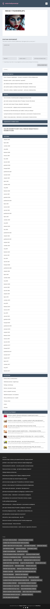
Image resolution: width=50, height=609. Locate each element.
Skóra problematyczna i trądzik (11, 397)
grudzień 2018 (7, 319)
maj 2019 (6, 303)
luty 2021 (6, 258)
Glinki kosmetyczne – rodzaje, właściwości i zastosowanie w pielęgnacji (18, 504)
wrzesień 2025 (7, 174)
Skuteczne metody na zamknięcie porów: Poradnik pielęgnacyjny (17, 520)
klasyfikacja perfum (21, 548)
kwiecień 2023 (7, 226)
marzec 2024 (7, 207)
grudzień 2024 (7, 197)
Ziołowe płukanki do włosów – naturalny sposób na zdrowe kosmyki (17, 465)
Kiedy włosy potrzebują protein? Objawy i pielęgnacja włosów (16, 475)
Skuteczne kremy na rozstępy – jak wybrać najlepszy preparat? (16, 469)
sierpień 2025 (7, 178)
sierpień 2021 (7, 242)
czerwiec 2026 (7, 146)
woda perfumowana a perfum (28, 588)
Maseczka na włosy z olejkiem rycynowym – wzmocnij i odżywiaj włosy (20, 90)
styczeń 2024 (7, 210)
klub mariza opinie (32, 548)
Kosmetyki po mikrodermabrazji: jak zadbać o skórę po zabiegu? (18, 110)
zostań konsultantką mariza (10, 597)
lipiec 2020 (6, 274)
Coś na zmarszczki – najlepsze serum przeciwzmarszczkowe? (18, 107)
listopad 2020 (7, 264)
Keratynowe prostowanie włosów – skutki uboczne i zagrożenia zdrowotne (19, 527)
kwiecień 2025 (7, 191)
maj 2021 (6, 248)
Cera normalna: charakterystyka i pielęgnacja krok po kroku (17, 97)
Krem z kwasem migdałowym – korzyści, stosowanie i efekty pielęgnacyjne (21, 77)
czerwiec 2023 (7, 219)
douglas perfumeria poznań (26, 540)
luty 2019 (6, 313)
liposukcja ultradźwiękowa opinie (31, 557)
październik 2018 (7, 325)
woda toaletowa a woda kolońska (32, 591)
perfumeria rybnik (19, 565)
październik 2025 (7, 171)
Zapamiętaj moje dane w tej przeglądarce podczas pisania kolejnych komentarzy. (21, 62)
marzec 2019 (7, 309)
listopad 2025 (7, 168)
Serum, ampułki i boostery (10, 391)
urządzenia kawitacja (36, 580)
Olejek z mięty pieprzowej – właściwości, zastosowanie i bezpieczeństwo (20, 117)
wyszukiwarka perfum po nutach (11, 594)
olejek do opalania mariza (27, 563)
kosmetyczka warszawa (9, 551)
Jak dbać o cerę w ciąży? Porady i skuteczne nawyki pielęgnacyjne (17, 462)
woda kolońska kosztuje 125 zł (11, 588)
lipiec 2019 (6, 297)
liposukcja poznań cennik (32, 554)
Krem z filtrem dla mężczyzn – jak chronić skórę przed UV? (21, 441)
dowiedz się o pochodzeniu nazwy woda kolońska (16, 542)
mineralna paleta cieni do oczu (32, 560)
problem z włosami (8, 571)
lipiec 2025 (6, 181)
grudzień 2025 (7, 165)
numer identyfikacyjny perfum (11, 563)
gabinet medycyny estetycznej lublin (12, 545)
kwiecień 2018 (7, 335)
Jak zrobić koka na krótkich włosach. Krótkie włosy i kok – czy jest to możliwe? (26, 436)
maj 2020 (6, 280)
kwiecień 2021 (7, 252)
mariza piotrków (7, 560)
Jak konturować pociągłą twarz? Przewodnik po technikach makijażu (18, 482)
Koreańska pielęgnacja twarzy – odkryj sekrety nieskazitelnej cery (17, 510)
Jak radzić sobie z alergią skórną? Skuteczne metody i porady (22, 425)
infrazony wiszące (42, 545)
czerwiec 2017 (7, 364)
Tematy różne (7, 401)
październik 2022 (7, 232)
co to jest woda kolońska (10, 540)
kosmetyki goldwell (22, 551)
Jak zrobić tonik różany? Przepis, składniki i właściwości (16, 104)
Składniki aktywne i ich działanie (11, 394)
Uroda (5, 404)
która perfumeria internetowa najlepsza (13, 554)
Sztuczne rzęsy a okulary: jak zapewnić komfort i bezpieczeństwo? (17, 459)
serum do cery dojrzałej (21, 574)
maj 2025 (6, 187)
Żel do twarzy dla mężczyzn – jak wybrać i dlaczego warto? (15, 488)
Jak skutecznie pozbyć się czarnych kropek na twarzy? (14, 478)
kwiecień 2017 (7, 370)
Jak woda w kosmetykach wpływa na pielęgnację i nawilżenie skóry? (17, 491)
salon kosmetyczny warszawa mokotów (25, 571)
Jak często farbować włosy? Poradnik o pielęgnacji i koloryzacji (16, 507)
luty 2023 (6, 229)
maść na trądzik (18, 560)
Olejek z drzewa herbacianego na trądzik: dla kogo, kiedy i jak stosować (24, 446)
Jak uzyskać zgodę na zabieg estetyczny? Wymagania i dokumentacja (20, 86)
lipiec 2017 (6, 361)
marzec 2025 (7, 194)
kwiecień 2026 (7, 152)
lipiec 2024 (6, 203)
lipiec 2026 (6, 142)
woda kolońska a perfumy (9, 583)
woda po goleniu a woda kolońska (12, 591)
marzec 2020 (7, 287)
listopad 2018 (7, 322)
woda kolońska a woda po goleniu (27, 583)
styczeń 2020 (7, 290)
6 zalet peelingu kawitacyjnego (9, 501)
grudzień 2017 (7, 345)
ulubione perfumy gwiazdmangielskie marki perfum (16, 580)
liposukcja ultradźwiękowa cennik (12, 557)
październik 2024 (7, 200)
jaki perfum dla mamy (8, 548)
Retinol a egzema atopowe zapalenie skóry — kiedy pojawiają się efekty (24, 431)
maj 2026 (6, 149)
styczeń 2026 (7, 162)
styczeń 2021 (7, 261)
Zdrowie (5, 407)
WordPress (38, 605)
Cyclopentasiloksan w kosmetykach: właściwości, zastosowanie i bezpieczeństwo (22, 113)
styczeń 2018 (7, 342)
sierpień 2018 (7, 332)
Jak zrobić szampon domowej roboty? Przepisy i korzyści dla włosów (19, 101)
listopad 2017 (7, 348)
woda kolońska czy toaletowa (11, 586)
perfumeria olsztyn (8, 565)
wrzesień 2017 (7, 354)
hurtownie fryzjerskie (29, 545)
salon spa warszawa (8, 574)
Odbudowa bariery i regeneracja (11, 381)
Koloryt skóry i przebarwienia (10, 378)
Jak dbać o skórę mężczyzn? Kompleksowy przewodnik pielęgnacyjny (18, 485)
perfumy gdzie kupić (31, 565)
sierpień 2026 (7, 139)
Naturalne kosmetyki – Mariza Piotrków (11, 523)
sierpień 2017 (7, 358)
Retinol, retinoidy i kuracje (10, 388)
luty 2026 (6, 158)
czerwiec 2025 (7, 184)
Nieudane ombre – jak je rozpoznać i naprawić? (14, 80)
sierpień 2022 (7, 235)
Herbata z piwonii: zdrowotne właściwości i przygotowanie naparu (23, 415)
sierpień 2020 (7, 271)
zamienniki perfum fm (27, 594)
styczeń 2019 (7, 316)
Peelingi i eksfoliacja (8, 385)
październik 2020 (7, 268)
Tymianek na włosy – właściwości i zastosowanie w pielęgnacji (16, 494)
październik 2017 (7, 351)
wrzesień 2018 (7, 329)
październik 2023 (7, 213)
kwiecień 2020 (7, 284)
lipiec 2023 (6, 216)
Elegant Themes (22, 605)
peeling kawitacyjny (40, 563)
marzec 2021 (7, 255)
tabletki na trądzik (34, 577)
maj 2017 (6, 367)
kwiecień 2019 (7, 306)
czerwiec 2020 (7, 277)
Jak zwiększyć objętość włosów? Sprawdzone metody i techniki (18, 83)
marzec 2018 (7, 338)
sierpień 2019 (7, 293)
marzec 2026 (7, 155)
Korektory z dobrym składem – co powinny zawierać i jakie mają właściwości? (25, 420)
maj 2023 (6, 223)
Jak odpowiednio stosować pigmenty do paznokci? (14, 514)
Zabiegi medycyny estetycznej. (9, 472)
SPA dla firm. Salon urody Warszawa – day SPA (13, 517)
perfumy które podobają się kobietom (26, 568)
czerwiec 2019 (7, 300)
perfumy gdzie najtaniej (9, 568)
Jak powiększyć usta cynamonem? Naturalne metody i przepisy (16, 498)
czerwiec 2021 (7, 245)
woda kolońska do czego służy (29, 586)
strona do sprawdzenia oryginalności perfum (15, 577)
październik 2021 (7, 239)
